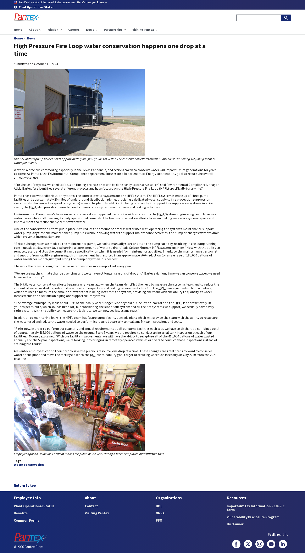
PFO (159, 520)
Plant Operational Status (34, 506)
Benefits (21, 513)
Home (18, 38)
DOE (159, 506)
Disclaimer (235, 524)
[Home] (27, 17)
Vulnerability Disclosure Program (253, 517)
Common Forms (26, 520)
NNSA (160, 513)
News (31, 38)
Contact (91, 506)
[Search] (286, 18)
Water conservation (29, 464)
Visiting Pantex (97, 513)
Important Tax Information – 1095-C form (256, 508)
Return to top (25, 485)
